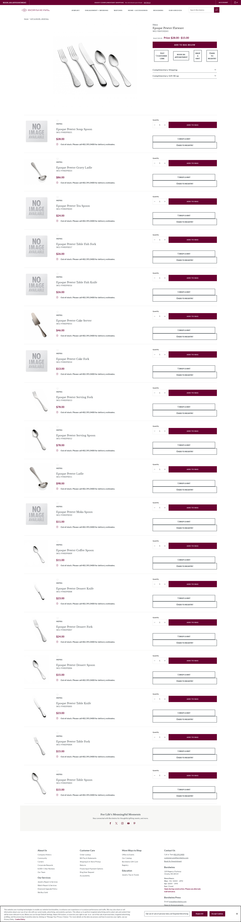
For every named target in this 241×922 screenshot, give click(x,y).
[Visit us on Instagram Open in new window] (122, 823)
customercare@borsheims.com (176, 858)
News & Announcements (173, 905)
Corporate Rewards (45, 865)
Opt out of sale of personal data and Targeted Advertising (167, 914)
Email (175, 901)
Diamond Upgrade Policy (47, 889)
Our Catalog (127, 858)
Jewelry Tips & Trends (130, 875)
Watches (118, 10)
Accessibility (85, 876)
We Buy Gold (43, 892)
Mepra (155, 24)
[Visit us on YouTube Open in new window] (128, 823)
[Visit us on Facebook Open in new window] (110, 823)
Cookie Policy (20, 919)
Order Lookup (85, 855)
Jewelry (76, 10)
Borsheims (169, 867)
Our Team (41, 872)
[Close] (237, 914)
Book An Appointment (14, 2)
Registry (125, 865)
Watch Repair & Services (47, 885)
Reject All (199, 914)
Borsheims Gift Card (130, 862)
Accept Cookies (217, 914)
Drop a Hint (197, 56)
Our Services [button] (175, 10)
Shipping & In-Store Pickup (90, 862)
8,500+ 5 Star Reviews (46, 869)
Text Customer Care (162, 56)
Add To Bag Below (184, 45)
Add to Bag (193, 125)
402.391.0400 (88, 144)
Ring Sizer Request (87, 872)
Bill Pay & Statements (88, 858)
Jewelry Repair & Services (48, 882)
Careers (41, 862)
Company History (44, 855)
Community (42, 858)
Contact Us (169, 850)
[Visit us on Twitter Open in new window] (116, 823)
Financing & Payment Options (91, 869)
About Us (42, 850)
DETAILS (147, 3)
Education (127, 870)
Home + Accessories (138, 10)
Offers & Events (128, 855)
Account (223, 2)
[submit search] (216, 10)
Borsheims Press (172, 897)
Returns (83, 865)
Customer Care (87, 850)
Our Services (44, 877)
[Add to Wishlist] (57, 121)
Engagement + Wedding (96, 10)
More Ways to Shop (131, 850)
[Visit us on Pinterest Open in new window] (134, 823)
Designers (158, 10)
